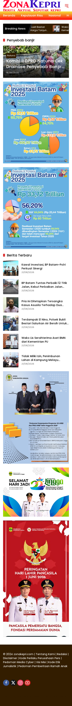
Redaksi (62, 654)
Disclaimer (10, 658)
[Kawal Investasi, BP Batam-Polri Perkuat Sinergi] (10, 268)
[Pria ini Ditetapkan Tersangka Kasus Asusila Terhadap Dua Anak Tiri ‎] (10, 304)
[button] (66, 5)
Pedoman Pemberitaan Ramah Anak (42, 666)
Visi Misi (41, 662)
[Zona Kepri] (31, 5)
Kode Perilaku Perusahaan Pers (39, 658)
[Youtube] (27, 683)
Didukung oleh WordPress (21, 696)
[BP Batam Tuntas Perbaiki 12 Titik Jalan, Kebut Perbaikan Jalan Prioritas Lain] (10, 286)
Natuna (11, 55)
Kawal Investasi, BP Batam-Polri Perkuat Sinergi (44, 266)
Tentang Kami (45, 654)
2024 (9, 654)
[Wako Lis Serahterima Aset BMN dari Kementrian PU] (41, 28)
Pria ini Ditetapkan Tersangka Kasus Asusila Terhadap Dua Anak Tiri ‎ (42, 303)
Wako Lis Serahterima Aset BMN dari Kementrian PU (43, 340)
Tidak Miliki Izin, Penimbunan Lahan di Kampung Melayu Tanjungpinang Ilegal (41, 358)
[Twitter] (13, 683)
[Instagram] (20, 683)
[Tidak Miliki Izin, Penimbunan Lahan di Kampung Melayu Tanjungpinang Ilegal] (10, 359)
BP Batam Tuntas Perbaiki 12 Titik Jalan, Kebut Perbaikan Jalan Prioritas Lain (44, 285)
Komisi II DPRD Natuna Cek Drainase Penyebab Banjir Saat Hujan (34, 64)
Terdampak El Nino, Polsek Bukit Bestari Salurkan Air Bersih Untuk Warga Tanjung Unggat (44, 321)
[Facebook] (6, 683)
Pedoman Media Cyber (18, 662)
